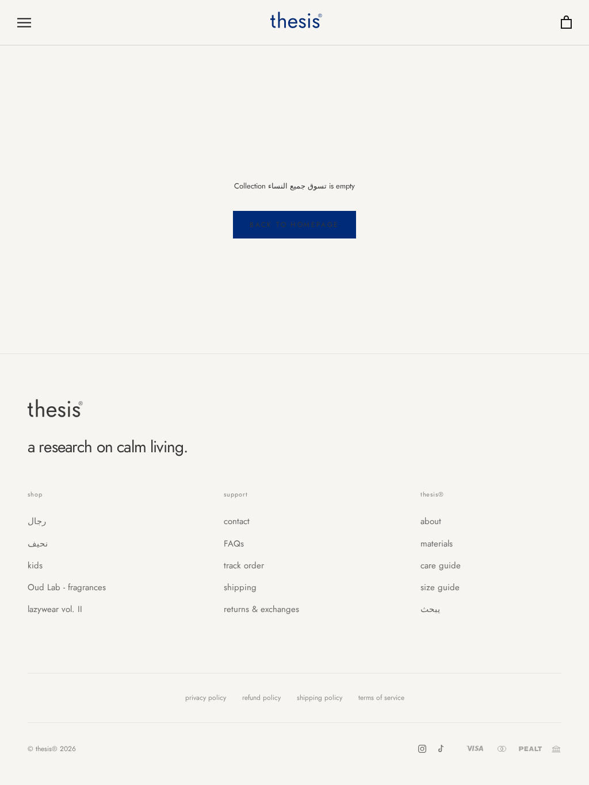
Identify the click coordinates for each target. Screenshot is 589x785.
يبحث (430, 609)
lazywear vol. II (55, 609)
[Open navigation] (24, 23)
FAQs (234, 543)
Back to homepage (294, 225)
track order (244, 565)
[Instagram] (422, 748)
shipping (240, 587)
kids (35, 565)
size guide (440, 587)
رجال (37, 521)
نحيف (38, 543)
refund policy (261, 698)
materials (436, 543)
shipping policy (319, 698)
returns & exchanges (261, 609)
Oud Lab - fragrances (67, 587)
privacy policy (205, 698)
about (430, 521)
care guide (440, 565)
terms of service (381, 698)
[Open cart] (566, 22)
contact (237, 521)
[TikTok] (440, 748)
